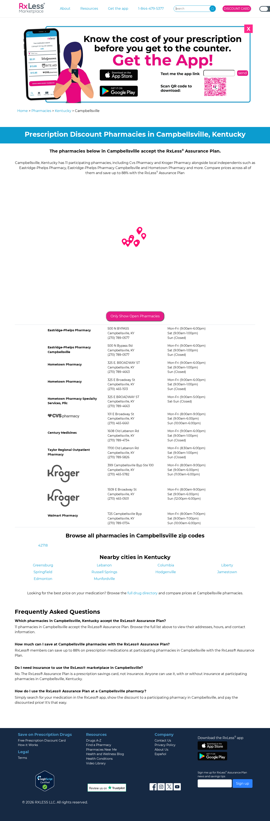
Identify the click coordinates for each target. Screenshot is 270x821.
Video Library (96, 763)
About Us (161, 749)
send (242, 73)
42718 (43, 545)
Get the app (118, 9)
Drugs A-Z (93, 740)
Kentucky (63, 111)
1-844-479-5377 (151, 9)
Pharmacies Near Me (101, 749)
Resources (89, 9)
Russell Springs (104, 572)
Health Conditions (99, 759)
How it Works (28, 745)
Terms (22, 758)
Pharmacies (41, 111)
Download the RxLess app (220, 738)
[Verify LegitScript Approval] (44, 781)
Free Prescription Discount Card (42, 740)
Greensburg (43, 565)
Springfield (43, 572)
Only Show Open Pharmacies (135, 316)
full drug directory (142, 593)
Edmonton (43, 579)
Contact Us (163, 740)
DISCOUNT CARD (237, 9)
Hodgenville (165, 572)
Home (22, 111)
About (65, 9)
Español (160, 754)
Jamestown (227, 572)
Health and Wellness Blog (105, 754)
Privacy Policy (165, 745)
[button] (136, 243)
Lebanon (104, 565)
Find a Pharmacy (98, 745)
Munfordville (104, 579)
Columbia (166, 565)
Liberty (227, 565)
